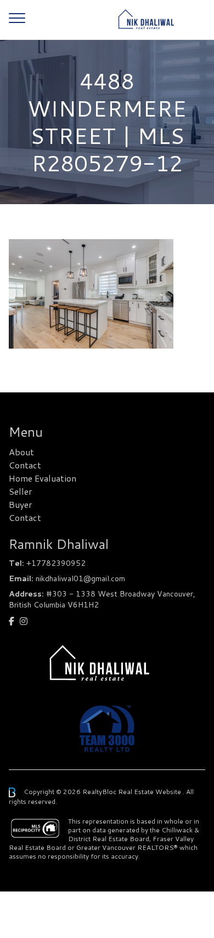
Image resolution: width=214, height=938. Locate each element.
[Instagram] (23, 621)
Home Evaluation (42, 478)
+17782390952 (56, 563)
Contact (25, 465)
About (21, 451)
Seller (20, 491)
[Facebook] (11, 621)
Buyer (20, 504)
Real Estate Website (150, 791)
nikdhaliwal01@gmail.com (80, 578)
